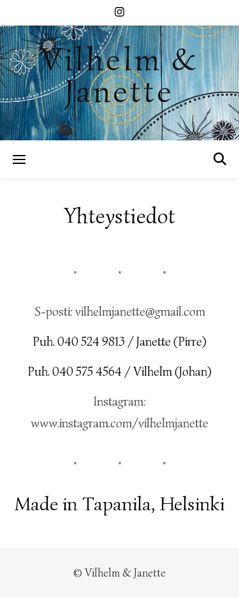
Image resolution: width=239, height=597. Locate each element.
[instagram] (119, 12)
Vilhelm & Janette (119, 76)
